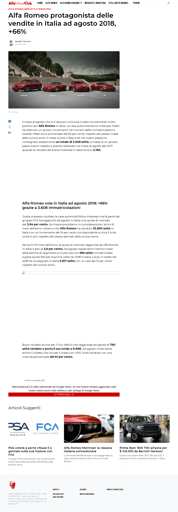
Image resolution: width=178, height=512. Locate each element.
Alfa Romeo (16, 9)
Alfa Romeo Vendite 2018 (35, 380)
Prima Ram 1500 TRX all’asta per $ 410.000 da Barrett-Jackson (143, 449)
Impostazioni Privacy (87, 494)
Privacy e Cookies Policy (115, 489)
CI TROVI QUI (62, 394)
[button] (168, 3)
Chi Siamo (83, 489)
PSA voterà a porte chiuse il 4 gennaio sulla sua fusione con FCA (30, 451)
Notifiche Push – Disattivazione (58, 495)
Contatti (56, 489)
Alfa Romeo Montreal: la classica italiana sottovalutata (88, 449)
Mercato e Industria (37, 9)
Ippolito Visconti (23, 41)
